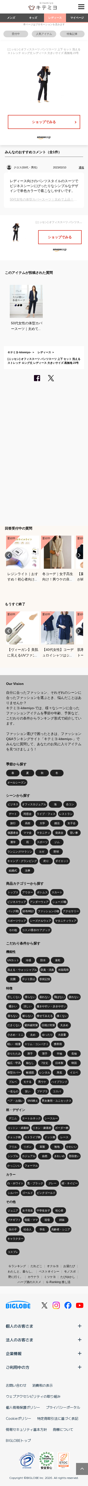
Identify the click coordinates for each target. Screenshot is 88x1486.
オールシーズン (16, 782)
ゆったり (47, 1034)
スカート (57, 892)
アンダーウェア (39, 901)
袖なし (30, 1062)
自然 (44, 1156)
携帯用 (58, 1044)
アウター (27, 892)
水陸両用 (63, 969)
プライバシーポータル (63, 1407)
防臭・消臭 (47, 969)
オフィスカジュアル (34, 804)
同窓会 (27, 813)
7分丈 (44, 1062)
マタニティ (43, 832)
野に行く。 (15, 1277)
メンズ (11, 17)
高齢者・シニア (60, 1229)
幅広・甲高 (14, 1062)
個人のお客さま (19, 1326)
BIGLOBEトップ (18, 1440)
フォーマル (31, 1165)
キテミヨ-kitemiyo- (19, 352)
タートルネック (31, 1118)
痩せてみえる (45, 1015)
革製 (42, 1146)
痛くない (62, 1015)
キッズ (33, 17)
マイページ (77, 17)
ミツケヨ (50, 1277)
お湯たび (69, 1266)
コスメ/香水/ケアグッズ (36, 930)
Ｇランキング (17, 1266)
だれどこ (36, 1266)
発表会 (59, 832)
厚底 (59, 1072)
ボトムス (42, 892)
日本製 (59, 1062)
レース (64, 1137)
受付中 (16, 33)
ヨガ (41, 851)
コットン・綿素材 (18, 1127)
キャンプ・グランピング (22, 860)
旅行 (13, 823)
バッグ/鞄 (13, 911)
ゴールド (27, 1192)
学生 (42, 1229)
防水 (43, 960)
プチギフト (14, 1219)
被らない (27, 1015)
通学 (13, 842)
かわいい (71, 1146)
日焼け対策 (48, 1025)
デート (13, 813)
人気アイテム (44, 33)
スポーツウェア (16, 920)
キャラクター (15, 1238)
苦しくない (14, 996)
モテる (27, 1081)
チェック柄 (14, 1137)
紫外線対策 (31, 1025)
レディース (55, 17)
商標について (63, 1429)
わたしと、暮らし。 (21, 1271)
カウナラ (33, 1277)
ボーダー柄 (61, 1127)
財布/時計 (28, 911)
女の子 (13, 1229)
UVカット (13, 960)
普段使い (74, 1156)
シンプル (13, 1156)
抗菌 (13, 979)
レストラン (66, 813)
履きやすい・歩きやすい (51, 1006)
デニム (13, 1118)
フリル (13, 1146)
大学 (42, 823)
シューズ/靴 (59, 901)
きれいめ (59, 1156)
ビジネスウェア (16, 901)
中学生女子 (43, 1210)
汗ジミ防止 (28, 979)
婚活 (57, 823)
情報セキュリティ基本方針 (26, 1429)
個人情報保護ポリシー (23, 1407)
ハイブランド (59, 1081)
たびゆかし (67, 1277)
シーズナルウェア (40, 920)
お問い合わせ (16, 1385)
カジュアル (28, 1156)
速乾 (57, 960)
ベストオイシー (49, 1271)
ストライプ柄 (32, 1137)
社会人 (27, 1229)
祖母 (47, 1219)
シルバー (13, 1192)
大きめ (64, 1025)
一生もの (13, 1091)
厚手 (30, 1053)
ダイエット (62, 860)
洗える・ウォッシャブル (22, 969)
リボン (27, 1146)
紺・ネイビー (70, 1183)
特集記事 (72, 33)
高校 (27, 823)
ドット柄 (49, 1137)
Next (79, 555)
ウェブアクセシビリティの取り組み (33, 1396)
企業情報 (14, 1353)
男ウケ (42, 1081)
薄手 (44, 1053)
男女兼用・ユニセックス (56, 1100)
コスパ (57, 1091)
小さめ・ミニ (15, 1034)
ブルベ (13, 1081)
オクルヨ (53, 1266)
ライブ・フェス (46, 813)
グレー (52, 1183)
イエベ (74, 1072)
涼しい (27, 1006)
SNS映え (32, 1100)
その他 (13, 930)
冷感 (28, 960)
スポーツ (42, 842)
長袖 (74, 1053)
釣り (46, 860)
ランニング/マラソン (19, 851)
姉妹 (62, 1219)
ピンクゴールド (46, 1192)
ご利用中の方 (17, 1367)
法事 (27, 870)
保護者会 (13, 832)
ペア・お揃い (15, 1100)
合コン (70, 804)
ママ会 (27, 832)
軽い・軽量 (14, 1044)
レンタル (44, 1072)
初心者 (59, 1210)
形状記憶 (44, 979)
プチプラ (42, 1091)
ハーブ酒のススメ (29, 1282)
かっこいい (14, 1165)
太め (32, 1034)
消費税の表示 (42, 1385)
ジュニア (13, 1210)
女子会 (71, 823)
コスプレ (13, 1251)
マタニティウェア (66, 920)
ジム (57, 842)
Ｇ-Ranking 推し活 (58, 1282)
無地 (57, 1146)
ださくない (14, 1025)
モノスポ (70, 1271)
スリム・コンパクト (36, 1044)
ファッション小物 (48, 911)
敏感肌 (30, 1072)
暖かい (13, 1006)
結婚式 (13, 870)
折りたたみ (14, 1053)
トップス (13, 892)
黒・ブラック (35, 1183)
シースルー (51, 1118)
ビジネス (13, 804)
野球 (56, 851)
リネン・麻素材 (42, 1127)
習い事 (74, 832)
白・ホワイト (15, 1183)
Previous (8, 555)
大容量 (62, 1034)
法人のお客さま (19, 1340)
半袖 (59, 1053)
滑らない (30, 996)
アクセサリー (71, 911)
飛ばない (59, 996)
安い (27, 1091)
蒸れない (44, 996)
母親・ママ (31, 1219)
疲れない (74, 996)
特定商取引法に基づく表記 (57, 1418)
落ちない (13, 1015)
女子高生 (27, 1210)
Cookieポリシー (18, 1418)
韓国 (74, 1062)
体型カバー (14, 1072)
